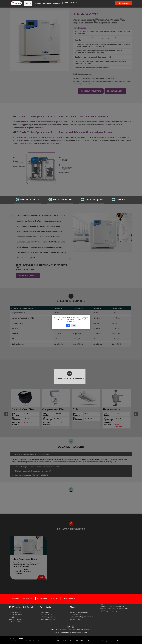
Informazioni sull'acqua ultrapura (79, 612)
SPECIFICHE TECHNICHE (29, 200)
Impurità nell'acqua (76, 619)
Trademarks (120, 641)
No (74, 325)
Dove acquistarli (71, 3)
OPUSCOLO (120, 200)
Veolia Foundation (19, 641)
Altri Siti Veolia (16, 638)
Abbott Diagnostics (45, 612)
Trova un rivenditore (69, 598)
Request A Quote (27, 598)
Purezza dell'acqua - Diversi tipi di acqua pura (113, 612)
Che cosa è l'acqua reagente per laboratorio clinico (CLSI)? (114, 609)
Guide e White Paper (81, 641)
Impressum (127, 641)
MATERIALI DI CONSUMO (62, 200)
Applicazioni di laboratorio (78, 618)
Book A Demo (55, 598)
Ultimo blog (104, 605)
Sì (68, 325)
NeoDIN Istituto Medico (47, 616)
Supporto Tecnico (42, 598)
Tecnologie (47, 3)
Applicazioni (37, 3)
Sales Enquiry (15, 598)
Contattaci (125, 3)
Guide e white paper (76, 614)
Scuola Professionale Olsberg (48, 619)
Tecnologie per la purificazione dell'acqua (82, 616)
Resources (56, 3)
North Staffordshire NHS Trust (48, 618)
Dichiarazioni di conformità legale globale (99, 641)
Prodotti (28, 3)
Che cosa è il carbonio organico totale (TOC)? (113, 606)
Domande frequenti (93, 200)
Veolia (11, 641)
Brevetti (113, 641)
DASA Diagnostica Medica (47, 614)
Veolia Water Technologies (33, 641)
